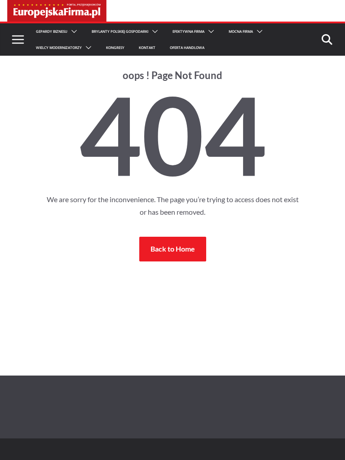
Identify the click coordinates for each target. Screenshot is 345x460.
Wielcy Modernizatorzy (59, 47)
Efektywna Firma (188, 31)
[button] (72, 31)
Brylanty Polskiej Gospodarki (120, 31)
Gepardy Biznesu (51, 31)
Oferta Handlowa (187, 47)
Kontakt (147, 47)
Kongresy (115, 47)
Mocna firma (241, 31)
